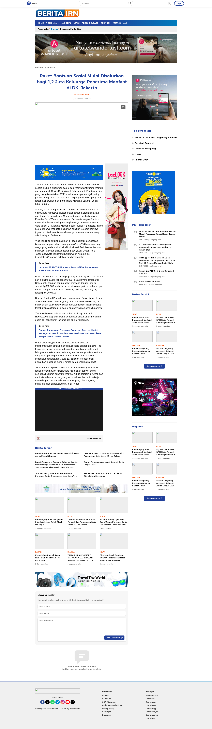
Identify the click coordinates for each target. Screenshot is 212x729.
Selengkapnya (153, 366)
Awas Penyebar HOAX (149, 281)
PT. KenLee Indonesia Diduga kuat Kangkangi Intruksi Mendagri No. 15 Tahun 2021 (155, 247)
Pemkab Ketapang (145, 148)
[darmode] (169, 3)
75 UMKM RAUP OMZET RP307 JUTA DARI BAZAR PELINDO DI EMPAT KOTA (80, 557)
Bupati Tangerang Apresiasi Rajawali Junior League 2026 (104, 463)
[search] (130, 3)
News (138, 154)
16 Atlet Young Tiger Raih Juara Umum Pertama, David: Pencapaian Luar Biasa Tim (56, 474)
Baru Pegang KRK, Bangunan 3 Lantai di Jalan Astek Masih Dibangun (57, 454)
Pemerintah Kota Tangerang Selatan (156, 137)
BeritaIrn (39, 67)
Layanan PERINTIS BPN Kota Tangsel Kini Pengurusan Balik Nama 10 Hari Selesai (69, 269)
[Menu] (29, 3)
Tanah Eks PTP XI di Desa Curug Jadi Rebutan (156, 272)
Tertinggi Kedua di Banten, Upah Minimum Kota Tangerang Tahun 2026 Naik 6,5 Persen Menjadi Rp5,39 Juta (157, 260)
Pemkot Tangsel (144, 143)
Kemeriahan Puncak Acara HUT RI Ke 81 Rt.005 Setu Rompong (103, 474)
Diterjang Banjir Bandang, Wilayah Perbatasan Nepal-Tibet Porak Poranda (112, 557)
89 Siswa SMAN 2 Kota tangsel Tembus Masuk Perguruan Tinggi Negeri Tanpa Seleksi (158, 234)
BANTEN (51, 67)
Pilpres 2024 (141, 159)
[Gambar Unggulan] (81, 104)
